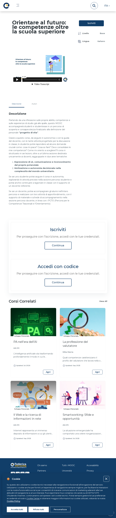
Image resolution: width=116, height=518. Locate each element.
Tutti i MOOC (68, 465)
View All (103, 301)
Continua (58, 245)
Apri (48, 372)
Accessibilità (92, 465)
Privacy (90, 470)
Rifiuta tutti (38, 509)
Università (67, 470)
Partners (41, 470)
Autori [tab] (34, 104)
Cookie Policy (13, 501)
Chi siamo (42, 465)
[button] (107, 5)
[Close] (106, 479)
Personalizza (60, 509)
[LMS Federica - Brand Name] (6, 5)
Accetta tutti (17, 509)
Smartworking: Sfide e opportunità (78, 416)
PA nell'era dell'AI (25, 341)
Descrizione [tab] (16, 104)
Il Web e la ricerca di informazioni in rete (27, 416)
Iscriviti (91, 23)
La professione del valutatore (75, 343)
